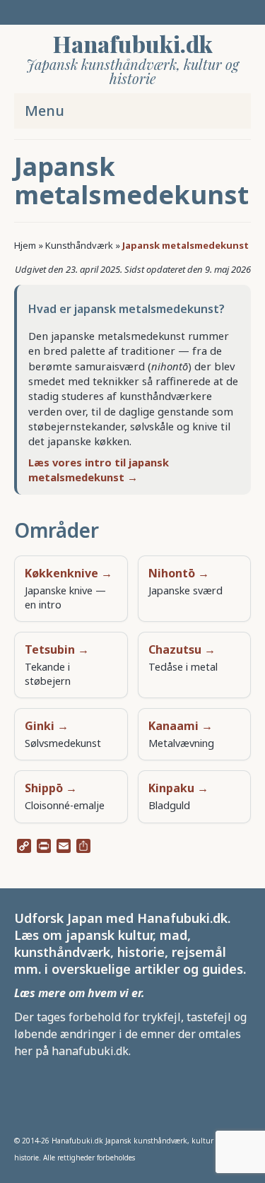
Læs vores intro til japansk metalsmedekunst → (98, 469)
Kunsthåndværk (79, 245)
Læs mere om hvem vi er (77, 993)
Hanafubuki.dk (133, 43)
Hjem (25, 245)
